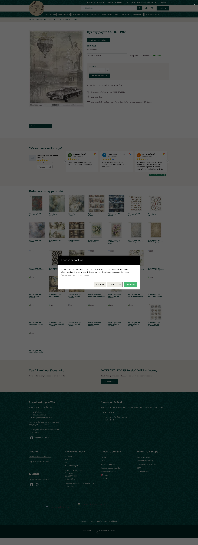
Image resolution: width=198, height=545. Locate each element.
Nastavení (100, 284)
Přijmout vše (130, 284)
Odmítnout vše (115, 284)
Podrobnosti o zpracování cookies (75, 275)
